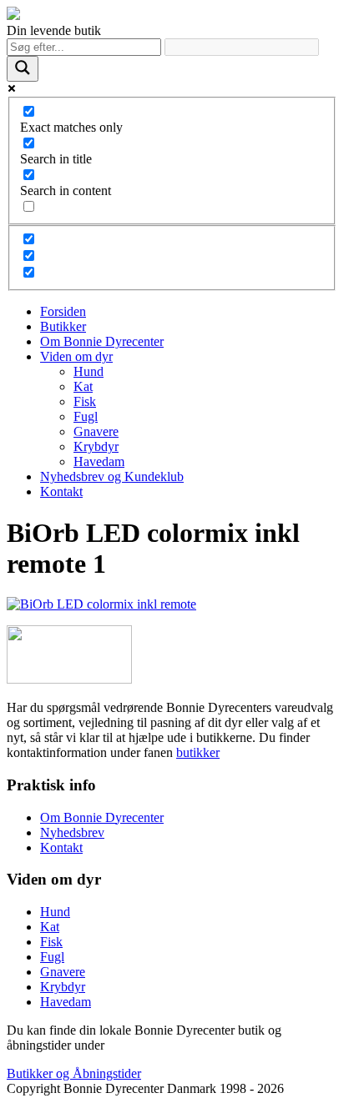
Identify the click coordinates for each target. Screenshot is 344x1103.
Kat (83, 386)
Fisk (84, 401)
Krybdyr (96, 446)
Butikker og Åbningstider (74, 1073)
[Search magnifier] (22, 69)
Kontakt (61, 491)
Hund (88, 371)
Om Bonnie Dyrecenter (102, 341)
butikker (198, 752)
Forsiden (63, 311)
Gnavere (96, 431)
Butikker (63, 326)
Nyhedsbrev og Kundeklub (112, 476)
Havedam (98, 461)
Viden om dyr (76, 356)
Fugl (85, 416)
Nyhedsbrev (72, 832)
